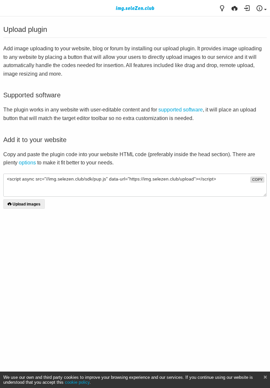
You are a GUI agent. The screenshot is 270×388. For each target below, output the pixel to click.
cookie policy (77, 382)
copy (257, 180)
